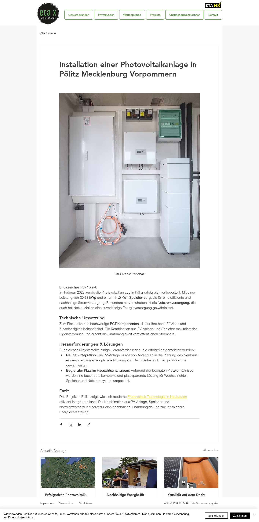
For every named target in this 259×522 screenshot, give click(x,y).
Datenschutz (67, 503)
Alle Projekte (48, 33)
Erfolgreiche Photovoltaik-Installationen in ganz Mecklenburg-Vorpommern (66, 497)
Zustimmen (240, 515)
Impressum (47, 503)
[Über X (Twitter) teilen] (70, 424)
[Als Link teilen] (89, 424)
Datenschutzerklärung (21, 517)
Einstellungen (216, 515)
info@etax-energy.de (204, 503)
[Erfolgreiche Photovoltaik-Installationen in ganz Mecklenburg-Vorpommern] (68, 472)
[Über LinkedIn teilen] (80, 424)
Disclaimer (85, 503)
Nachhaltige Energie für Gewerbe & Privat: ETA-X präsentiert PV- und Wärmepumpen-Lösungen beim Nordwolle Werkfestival (127, 497)
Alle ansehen (211, 450)
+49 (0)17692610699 (176, 503)
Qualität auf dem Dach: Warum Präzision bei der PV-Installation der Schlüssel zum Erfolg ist (190, 497)
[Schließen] (254, 515)
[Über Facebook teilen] (61, 424)
